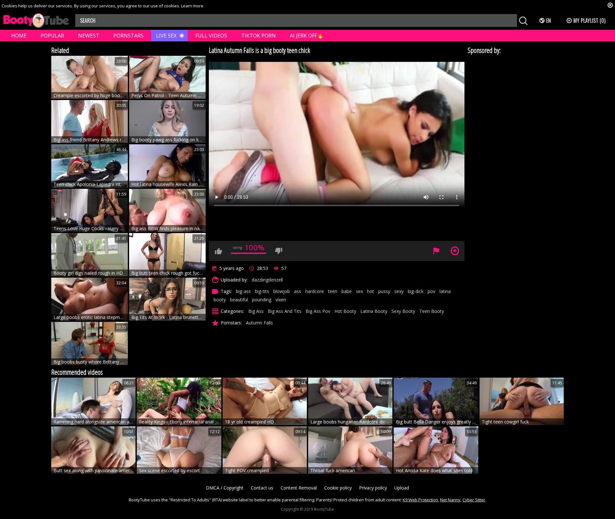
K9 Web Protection (420, 500)
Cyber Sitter (474, 500)
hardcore (314, 291)
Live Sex (166, 35)
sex (359, 291)
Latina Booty (373, 311)
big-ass (243, 291)
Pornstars (128, 35)
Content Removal (299, 488)
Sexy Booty (403, 311)
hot (370, 291)
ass (297, 291)
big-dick (415, 291)
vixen (280, 300)
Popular (52, 35)
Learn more (192, 6)
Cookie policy (338, 488)
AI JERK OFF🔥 (307, 35)
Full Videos (211, 35)
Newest (88, 35)
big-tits (262, 291)
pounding (261, 300)
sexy (399, 291)
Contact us (262, 488)
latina (445, 291)
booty (220, 300)
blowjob (281, 291)
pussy (384, 291)
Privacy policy (373, 488)
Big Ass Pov (318, 311)
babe (346, 291)
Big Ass (256, 311)
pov (431, 291)
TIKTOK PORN (258, 35)
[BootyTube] (36, 20)
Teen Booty (431, 311)
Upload (401, 488)
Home (19, 35)
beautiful (239, 300)
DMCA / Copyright (224, 488)
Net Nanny (450, 500)
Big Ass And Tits (284, 311)
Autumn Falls (259, 323)
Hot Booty (345, 311)
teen (332, 291)
